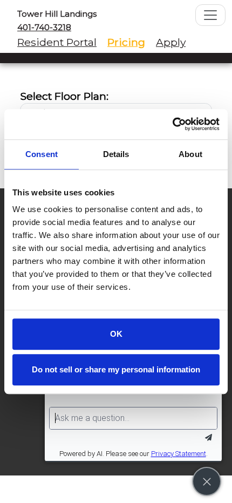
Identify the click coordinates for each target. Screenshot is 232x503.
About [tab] (190, 154)
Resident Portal (57, 42)
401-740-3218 (44, 27)
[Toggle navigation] (210, 15)
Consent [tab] (41, 154)
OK (116, 333)
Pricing (126, 42)
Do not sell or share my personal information (116, 369)
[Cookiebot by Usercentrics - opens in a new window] (172, 124)
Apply (171, 42)
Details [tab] (116, 154)
